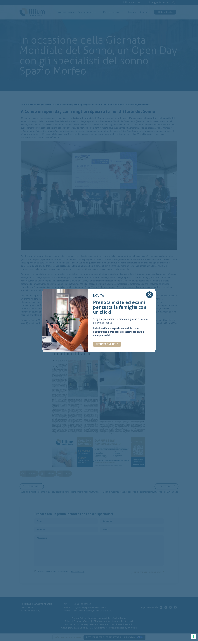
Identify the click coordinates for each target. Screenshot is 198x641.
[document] (99, 320)
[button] (107, 344)
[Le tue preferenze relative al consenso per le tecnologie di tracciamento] (193, 636)
